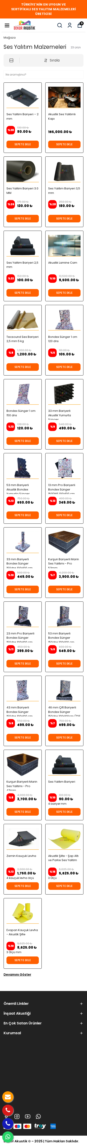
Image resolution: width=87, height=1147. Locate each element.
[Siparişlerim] (69, 25)
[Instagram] (17, 1116)
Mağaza (10, 37)
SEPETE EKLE (22, 144)
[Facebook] (6, 1116)
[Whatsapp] (38, 1116)
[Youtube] (27, 1116)
